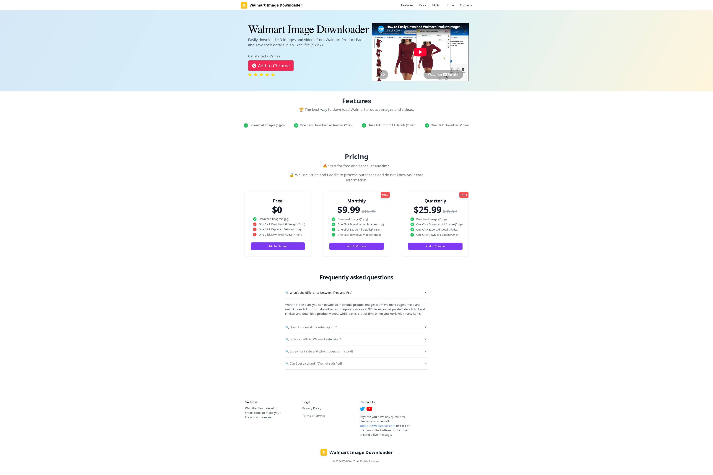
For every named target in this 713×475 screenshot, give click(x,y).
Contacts (466, 5)
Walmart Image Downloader (361, 452)
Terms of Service (313, 416)
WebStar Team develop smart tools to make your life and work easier (263, 412)
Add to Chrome (274, 65)
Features (407, 5)
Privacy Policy (311, 408)
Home (449, 5)
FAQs (435, 5)
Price (422, 5)
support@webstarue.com (377, 426)
